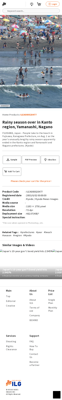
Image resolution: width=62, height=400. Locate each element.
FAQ (31, 341)
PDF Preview (31, 159)
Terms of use (34, 309)
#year (39, 232)
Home (5, 114)
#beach (48, 232)
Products (14, 114)
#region (17, 235)
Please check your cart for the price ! (31, 181)
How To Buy (33, 348)
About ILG (32, 301)
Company (34, 315)
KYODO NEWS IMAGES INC (12, 390)
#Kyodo (27, 235)
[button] (58, 200)
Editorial (10, 300)
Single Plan (51, 301)
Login (54, 4)
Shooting (11, 341)
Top (8, 296)
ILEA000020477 (28, 114)
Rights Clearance (11, 348)
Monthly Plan (52, 309)
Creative (10, 305)
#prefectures (27, 232)
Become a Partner (34, 363)
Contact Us (33, 355)
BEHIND (33, 320)
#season (6, 235)
